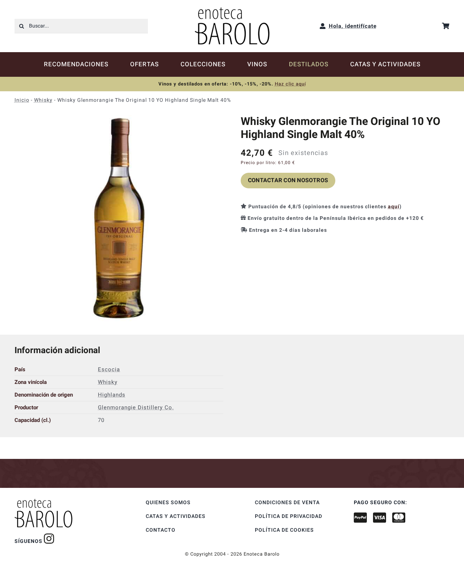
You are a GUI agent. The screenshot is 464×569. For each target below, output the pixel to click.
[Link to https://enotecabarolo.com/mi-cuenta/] (323, 26)
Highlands (111, 395)
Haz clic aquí (290, 83)
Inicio (21, 100)
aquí (393, 206)
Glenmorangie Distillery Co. (136, 407)
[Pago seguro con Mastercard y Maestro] (49, 538)
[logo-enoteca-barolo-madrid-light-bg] (232, 10)
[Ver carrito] (446, 26)
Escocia (109, 369)
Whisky (43, 100)
